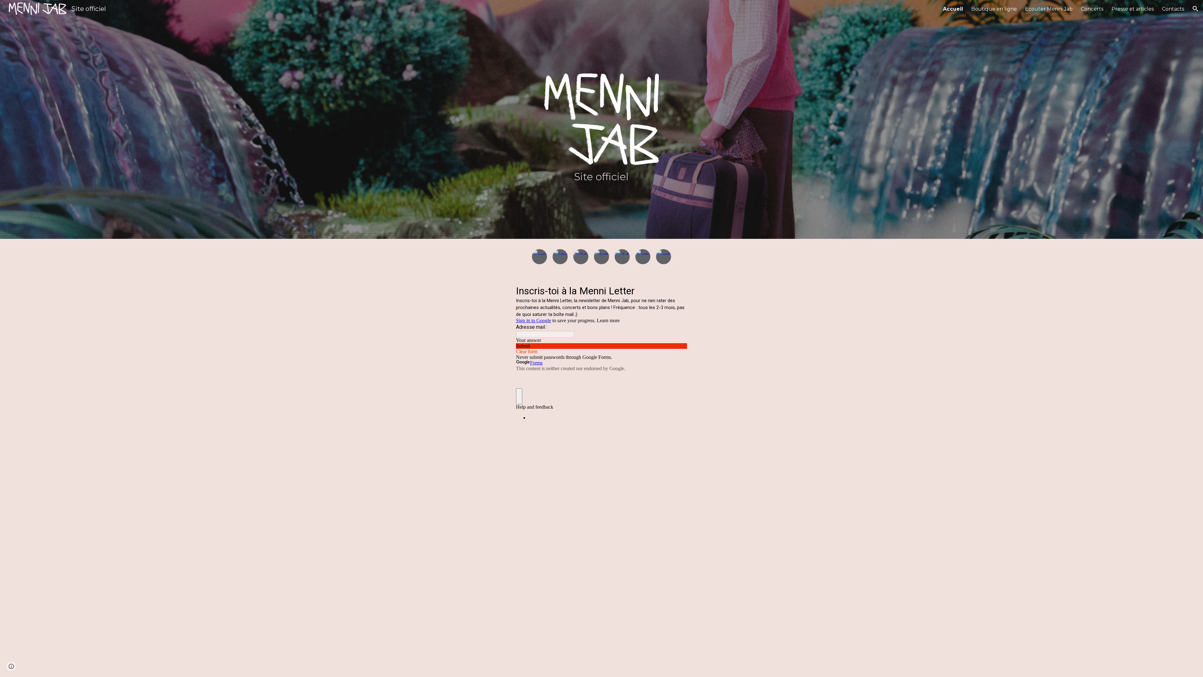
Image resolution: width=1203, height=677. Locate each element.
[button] (1195, 8)
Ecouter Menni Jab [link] (1049, 9)
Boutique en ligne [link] (994, 9)
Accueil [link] (953, 9)
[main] (601, 194)
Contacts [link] (1173, 9)
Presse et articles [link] (1133, 9)
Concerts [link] (1092, 9)
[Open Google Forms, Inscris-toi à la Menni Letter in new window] (677, 290)
